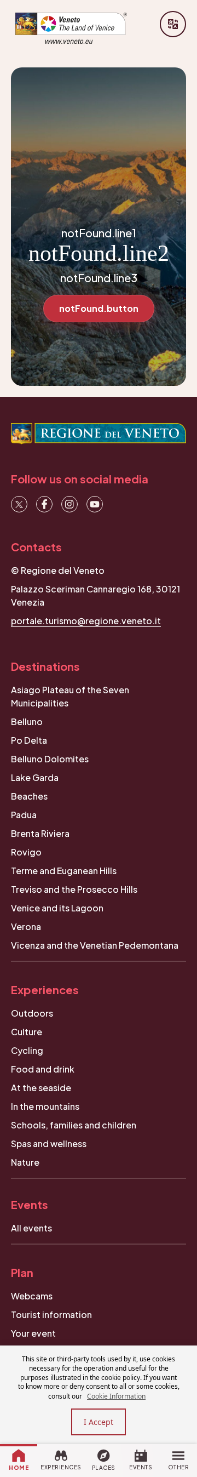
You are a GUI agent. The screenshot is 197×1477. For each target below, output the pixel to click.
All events (31, 1228)
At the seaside (41, 1087)
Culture (26, 1031)
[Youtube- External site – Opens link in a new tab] (94, 504)
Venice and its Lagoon (57, 908)
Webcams (32, 1296)
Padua (24, 814)
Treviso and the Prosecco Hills (74, 889)
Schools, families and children (73, 1125)
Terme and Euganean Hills (64, 870)
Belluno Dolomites (50, 759)
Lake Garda (35, 777)
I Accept (98, 1422)
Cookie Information (116, 1396)
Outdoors (32, 1013)
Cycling (27, 1050)
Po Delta (29, 740)
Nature (25, 1162)
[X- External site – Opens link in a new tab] (19, 504)
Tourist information (51, 1314)
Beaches (29, 796)
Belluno (27, 721)
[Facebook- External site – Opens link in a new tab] (44, 504)
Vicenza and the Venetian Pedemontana (94, 945)
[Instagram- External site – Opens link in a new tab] (69, 504)
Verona (26, 926)
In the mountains (45, 1106)
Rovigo (26, 852)
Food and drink (42, 1069)
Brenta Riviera (40, 833)
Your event (33, 1333)
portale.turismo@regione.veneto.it (86, 620)
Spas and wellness (48, 1143)
